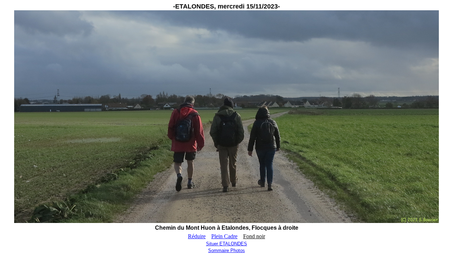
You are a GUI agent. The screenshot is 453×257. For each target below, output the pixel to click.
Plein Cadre (224, 236)
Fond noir (254, 236)
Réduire (197, 236)
